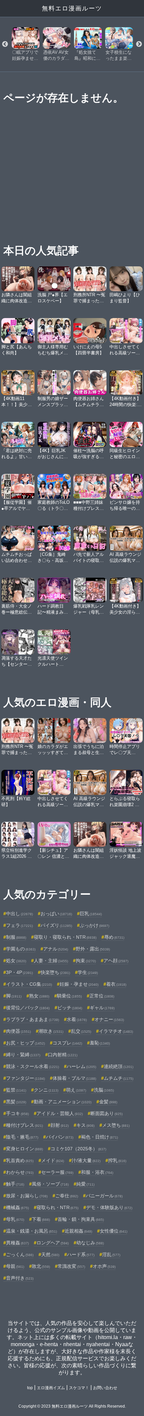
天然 (50, 1254)
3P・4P (19, 972)
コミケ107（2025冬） (78, 1148)
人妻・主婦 (51, 960)
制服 (16, 937)
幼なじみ (90, 1242)
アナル (55, 949)
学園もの (20, 949)
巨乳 (91, 913)
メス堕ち (116, 1125)
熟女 (39, 996)
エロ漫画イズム (51, 1387)
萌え (76, 1090)
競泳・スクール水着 (32, 1066)
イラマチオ (116, 1031)
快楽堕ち (55, 972)
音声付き (19, 1278)
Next (139, 44)
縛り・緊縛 (23, 1054)
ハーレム (81, 1066)
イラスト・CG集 (29, 984)
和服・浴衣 (97, 1172)
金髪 (108, 1101)
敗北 (41, 1266)
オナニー (109, 1019)
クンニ (46, 1090)
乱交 (81, 1031)
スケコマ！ (79, 1387)
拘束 (86, 960)
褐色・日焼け (99, 1137)
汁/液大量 (86, 1160)
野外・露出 (93, 949)
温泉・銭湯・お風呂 (31, 1231)
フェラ (19, 925)
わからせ (19, 1172)
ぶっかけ (94, 925)
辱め (114, 937)
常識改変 (71, 1266)
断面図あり (106, 1113)
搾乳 (117, 1160)
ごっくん (19, 1254)
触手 (15, 1184)
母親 (15, 1266)
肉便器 (18, 1031)
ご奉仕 (66, 1195)
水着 (77, 1019)
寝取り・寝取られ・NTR (65, 937)
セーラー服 (57, 1172)
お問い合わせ (105, 1387)
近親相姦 (78, 1231)
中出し (19, 913)
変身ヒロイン (24, 1148)
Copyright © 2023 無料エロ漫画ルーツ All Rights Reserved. (72, 1406)
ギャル (102, 1007)
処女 (16, 960)
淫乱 (111, 1254)
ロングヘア (53, 1242)
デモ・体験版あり (109, 1207)
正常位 (101, 996)
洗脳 (104, 1090)
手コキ (17, 1113)
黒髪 (16, 1101)
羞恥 (100, 1043)
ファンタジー (25, 1078)
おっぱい (56, 913)
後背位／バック (28, 1007)
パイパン (59, 1137)
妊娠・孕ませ (79, 984)
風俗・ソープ (50, 1184)
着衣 (116, 984)
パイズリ (56, 925)
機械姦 (17, 1207)
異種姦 (17, 1242)
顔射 (60, 1125)
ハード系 (80, 1254)
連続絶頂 (118, 1066)
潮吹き (51, 1031)
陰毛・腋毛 (22, 1137)
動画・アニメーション (62, 1101)
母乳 (15, 1219)
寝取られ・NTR (57, 1207)
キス (85, 1125)
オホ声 (104, 1266)
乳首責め (19, 1160)
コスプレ (67, 1043)
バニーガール (104, 1195)
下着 (41, 1219)
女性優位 (113, 1231)
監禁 (16, 1090)
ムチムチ (118, 1078)
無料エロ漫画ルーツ (72, 8)
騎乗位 (69, 996)
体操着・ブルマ (74, 1078)
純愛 (85, 1184)
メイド (52, 1160)
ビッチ (69, 1007)
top (30, 1387)
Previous (5, 44)
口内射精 (62, 1054)
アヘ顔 (115, 960)
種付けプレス (24, 1125)
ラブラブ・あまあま (32, 1019)
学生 (88, 972)
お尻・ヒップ (25, 1043)
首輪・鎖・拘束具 (81, 1219)
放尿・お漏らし (27, 1195)
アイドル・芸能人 (60, 1113)
